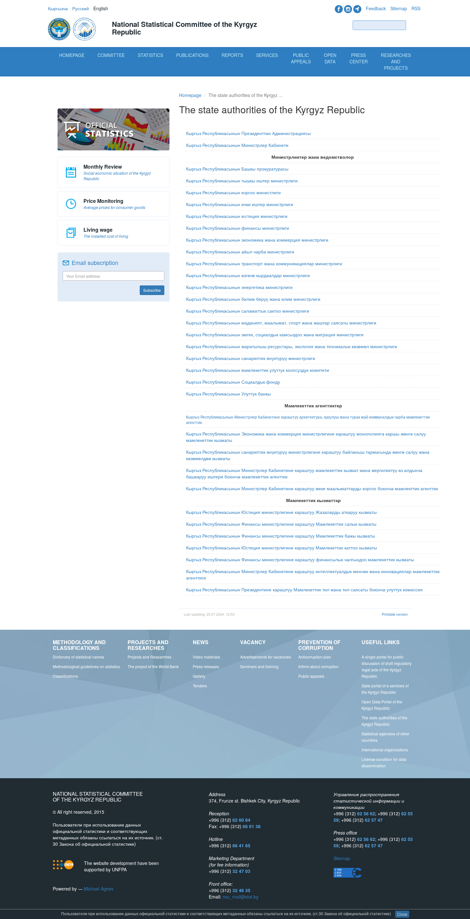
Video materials (206, 656)
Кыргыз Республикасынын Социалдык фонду (233, 382)
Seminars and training (259, 666)
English (100, 8)
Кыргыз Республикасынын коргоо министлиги (234, 192)
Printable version (395, 614)
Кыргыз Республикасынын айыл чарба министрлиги (240, 251)
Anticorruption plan (314, 656)
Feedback (376, 8)
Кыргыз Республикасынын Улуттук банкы (228, 393)
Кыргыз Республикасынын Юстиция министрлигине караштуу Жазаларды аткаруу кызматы (281, 512)
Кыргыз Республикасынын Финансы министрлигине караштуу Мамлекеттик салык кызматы (281, 524)
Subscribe (152, 290)
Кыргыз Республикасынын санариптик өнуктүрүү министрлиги (250, 358)
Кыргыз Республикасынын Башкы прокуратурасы (237, 168)
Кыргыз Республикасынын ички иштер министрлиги (239, 204)
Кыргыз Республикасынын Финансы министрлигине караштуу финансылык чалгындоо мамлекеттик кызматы (300, 559)
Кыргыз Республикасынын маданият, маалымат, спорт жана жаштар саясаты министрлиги (281, 322)
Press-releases (206, 666)
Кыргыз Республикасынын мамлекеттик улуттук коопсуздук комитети (257, 370)
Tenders (200, 685)
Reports (232, 55)
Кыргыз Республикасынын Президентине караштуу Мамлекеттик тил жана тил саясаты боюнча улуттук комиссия (304, 589)
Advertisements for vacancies (265, 656)
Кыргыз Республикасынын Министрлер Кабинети (237, 145)
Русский (80, 8)
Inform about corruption (318, 666)
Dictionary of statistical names (78, 656)
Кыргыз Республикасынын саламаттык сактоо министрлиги (248, 311)
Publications (192, 55)
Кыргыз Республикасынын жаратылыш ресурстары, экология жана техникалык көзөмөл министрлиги (291, 346)
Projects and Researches (149, 656)
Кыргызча (58, 8)
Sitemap (398, 8)
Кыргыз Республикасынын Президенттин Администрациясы (248, 133)
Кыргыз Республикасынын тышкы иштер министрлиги (242, 180)
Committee (111, 55)
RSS (415, 8)
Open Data (330, 58)
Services (267, 55)
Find (415, 25)
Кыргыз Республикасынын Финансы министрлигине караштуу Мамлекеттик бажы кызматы (280, 535)
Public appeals (311, 676)
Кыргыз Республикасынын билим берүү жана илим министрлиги (253, 299)
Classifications (65, 676)
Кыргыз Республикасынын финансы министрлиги (237, 228)
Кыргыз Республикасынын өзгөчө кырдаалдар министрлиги (248, 275)
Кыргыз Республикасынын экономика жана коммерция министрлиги (257, 239)
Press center (358, 58)
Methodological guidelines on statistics (86, 666)
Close (402, 914)
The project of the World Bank (153, 666)
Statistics (150, 55)
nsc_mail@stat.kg (240, 896)
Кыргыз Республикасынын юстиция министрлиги (236, 216)
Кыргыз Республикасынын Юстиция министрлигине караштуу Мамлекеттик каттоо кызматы (281, 547)
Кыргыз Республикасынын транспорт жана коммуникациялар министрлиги (264, 263)
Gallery (199, 676)
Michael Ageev (99, 888)
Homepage (71, 55)
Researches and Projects (396, 61)
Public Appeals (301, 58)
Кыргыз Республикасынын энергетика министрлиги (239, 287)
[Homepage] (72, 28)
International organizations (385, 749)
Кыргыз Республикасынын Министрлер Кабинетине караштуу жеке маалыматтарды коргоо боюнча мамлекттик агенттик (312, 488)
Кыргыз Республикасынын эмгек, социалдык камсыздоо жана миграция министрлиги (275, 334)
